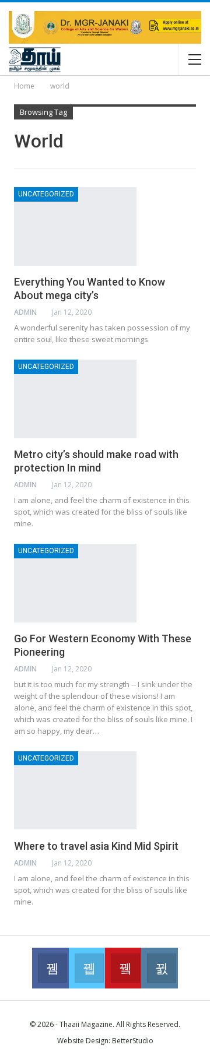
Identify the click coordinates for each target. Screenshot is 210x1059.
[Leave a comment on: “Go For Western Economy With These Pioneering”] (192, 669)
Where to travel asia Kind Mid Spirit (96, 846)
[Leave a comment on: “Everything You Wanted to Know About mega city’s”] (192, 312)
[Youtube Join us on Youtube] (123, 968)
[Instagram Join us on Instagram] (159, 968)
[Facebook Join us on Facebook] (50, 968)
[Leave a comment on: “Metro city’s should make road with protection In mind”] (192, 485)
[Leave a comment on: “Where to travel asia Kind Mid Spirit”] (192, 863)
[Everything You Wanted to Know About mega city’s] (75, 226)
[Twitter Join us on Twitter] (87, 968)
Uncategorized (46, 194)
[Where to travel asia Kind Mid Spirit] (75, 790)
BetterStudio (132, 1041)
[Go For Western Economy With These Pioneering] (75, 583)
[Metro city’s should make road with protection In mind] (75, 399)
